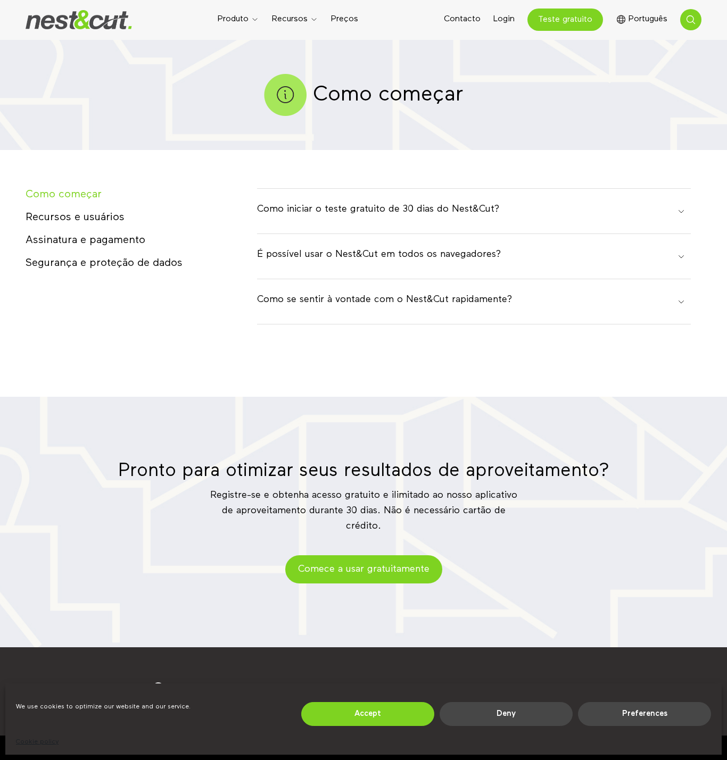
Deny (506, 713)
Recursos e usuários (75, 217)
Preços (344, 19)
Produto (233, 19)
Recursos (290, 19)
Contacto (462, 19)
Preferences (644, 713)
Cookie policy (37, 742)
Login (504, 19)
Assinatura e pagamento (85, 240)
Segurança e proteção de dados (104, 262)
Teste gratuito (565, 19)
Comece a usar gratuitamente (363, 569)
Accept (367, 713)
